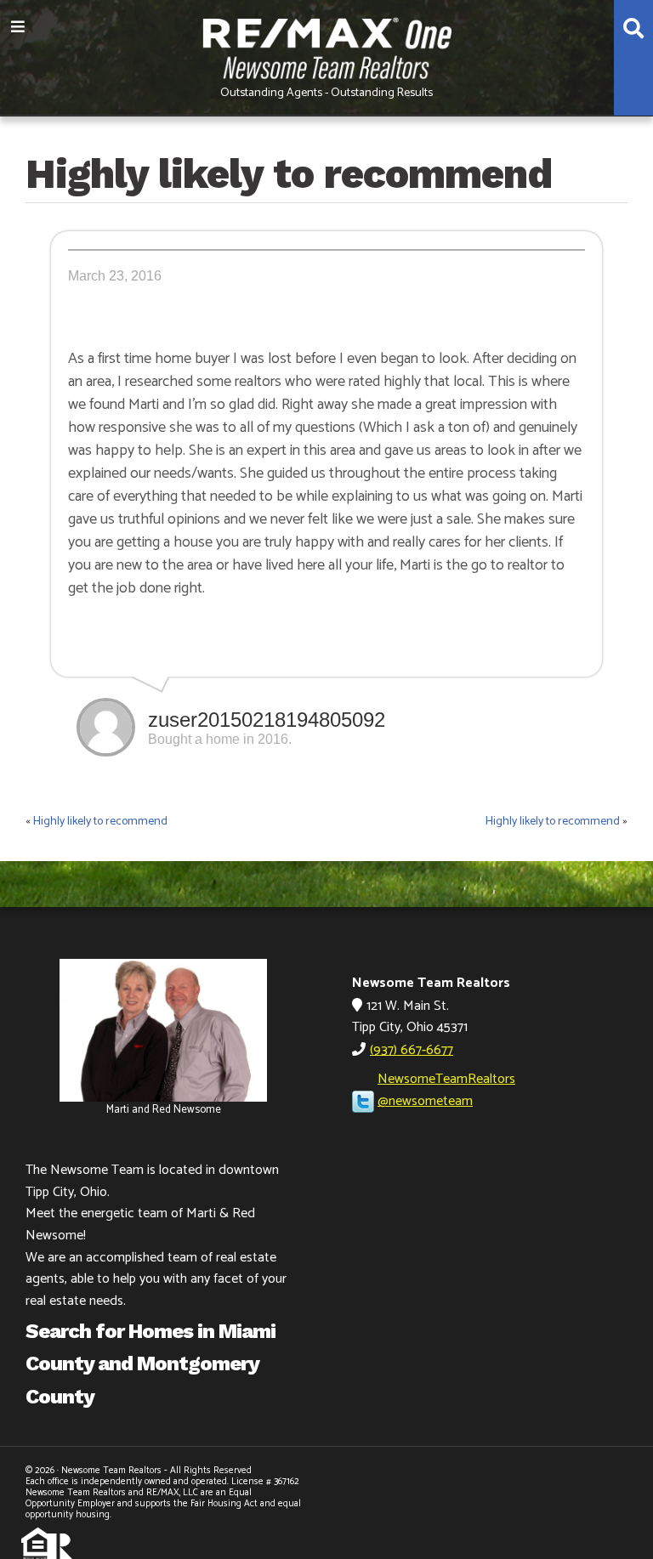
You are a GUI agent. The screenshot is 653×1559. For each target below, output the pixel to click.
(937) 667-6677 (411, 1050)
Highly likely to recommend (100, 821)
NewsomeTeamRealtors (446, 1079)
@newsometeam (425, 1101)
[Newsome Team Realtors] (326, 46)
